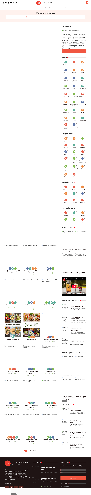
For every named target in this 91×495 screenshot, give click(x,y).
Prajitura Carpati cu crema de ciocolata (78, 433)
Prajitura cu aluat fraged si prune (48, 468)
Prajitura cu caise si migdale (50, 339)
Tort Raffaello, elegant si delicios (76, 421)
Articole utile (62, 8)
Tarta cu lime (50, 271)
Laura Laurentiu (64, 486)
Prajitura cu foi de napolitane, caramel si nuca (67, 398)
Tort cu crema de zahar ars (80, 273)
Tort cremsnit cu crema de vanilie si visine (77, 329)
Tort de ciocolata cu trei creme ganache (76, 318)
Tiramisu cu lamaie (50, 371)
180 (34, 451)
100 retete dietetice (80, 249)
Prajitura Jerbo (80, 375)
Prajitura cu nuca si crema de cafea (81, 397)
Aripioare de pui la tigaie (12, 405)
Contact (71, 8)
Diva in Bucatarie (48, 2)
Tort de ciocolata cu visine (77, 306)
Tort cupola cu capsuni (13, 371)
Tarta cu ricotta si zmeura (12, 305)
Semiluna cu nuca (67, 375)
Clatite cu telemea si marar (50, 439)
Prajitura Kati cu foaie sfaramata (76, 444)
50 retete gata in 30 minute (67, 250)
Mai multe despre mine (74, 51)
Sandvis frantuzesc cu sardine (12, 439)
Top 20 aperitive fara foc (12, 339)
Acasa (19, 8)
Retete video (27, 8)
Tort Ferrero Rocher (75, 410)
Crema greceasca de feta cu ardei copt (48, 478)
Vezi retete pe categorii (40, 8)
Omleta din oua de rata (50, 305)
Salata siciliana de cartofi (50, 405)
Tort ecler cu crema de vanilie (67, 273)
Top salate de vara (31, 339)
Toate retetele (52, 8)
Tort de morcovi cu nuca (77, 341)
